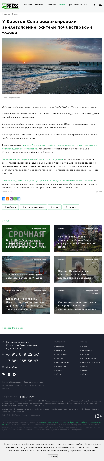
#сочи (55, 207)
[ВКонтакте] (3, 198)
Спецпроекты (89, 358)
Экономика (51, 5)
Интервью (87, 351)
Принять (53, 456)
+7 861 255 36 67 (22, 360)
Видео (85, 370)
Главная (6, 14)
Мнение (86, 354)
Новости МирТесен (12, 328)
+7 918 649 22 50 (22, 354)
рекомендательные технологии (55, 422)
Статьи (85, 347)
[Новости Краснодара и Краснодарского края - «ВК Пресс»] (10, 6)
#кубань (10, 207)
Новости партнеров (92, 362)
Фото (85, 366)
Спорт (59, 374)
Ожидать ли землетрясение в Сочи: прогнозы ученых (32, 159)
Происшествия (75, 5)
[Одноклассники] (7, 198)
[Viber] (11, 198)
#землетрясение (33, 207)
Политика (39, 5)
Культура (61, 366)
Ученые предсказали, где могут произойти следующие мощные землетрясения (47, 180)
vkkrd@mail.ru (14, 367)
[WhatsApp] (15, 198)
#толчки (71, 207)
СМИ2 (5, 220)
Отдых (59, 370)
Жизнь (62, 5)
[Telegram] (18, 198)
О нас (85, 374)
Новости (28, 5)
